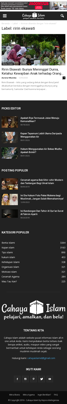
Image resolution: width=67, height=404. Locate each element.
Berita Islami (8, 64)
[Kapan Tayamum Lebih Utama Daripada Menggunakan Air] (10, 137)
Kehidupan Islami (11, 262)
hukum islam (8, 257)
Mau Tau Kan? (9, 281)
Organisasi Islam (10, 266)
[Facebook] (17, 379)
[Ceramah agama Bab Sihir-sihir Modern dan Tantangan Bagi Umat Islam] (10, 184)
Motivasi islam (9, 271)
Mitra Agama (29, 394)
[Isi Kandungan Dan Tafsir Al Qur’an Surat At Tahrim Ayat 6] (10, 213)
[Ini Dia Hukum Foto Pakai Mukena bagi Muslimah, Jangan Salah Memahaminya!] (10, 199)
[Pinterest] (33, 379)
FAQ (56, 394)
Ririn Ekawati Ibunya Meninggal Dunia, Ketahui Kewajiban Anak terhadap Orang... (33, 71)
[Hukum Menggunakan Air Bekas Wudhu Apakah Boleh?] (10, 153)
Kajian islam (8, 247)
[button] (62, 15)
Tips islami (7, 252)
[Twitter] (41, 379)
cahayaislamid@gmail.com (41, 358)
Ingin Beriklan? (44, 394)
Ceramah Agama (10, 276)
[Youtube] (50, 379)
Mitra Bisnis (14, 394)
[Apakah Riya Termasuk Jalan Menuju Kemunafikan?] (10, 122)
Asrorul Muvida (9, 78)
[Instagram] (25, 379)
